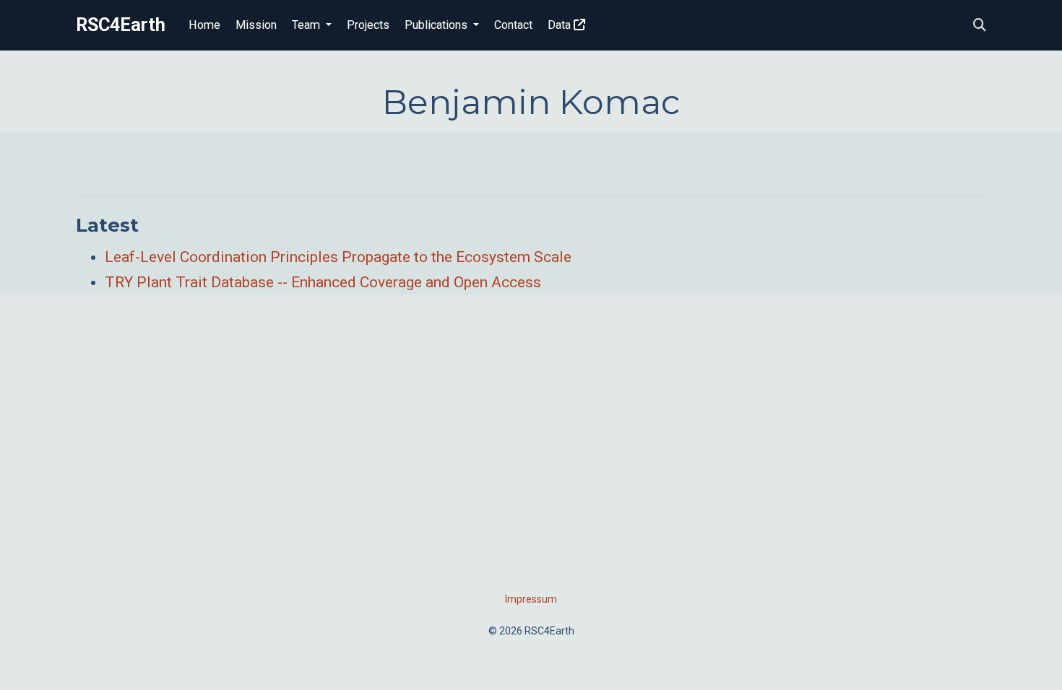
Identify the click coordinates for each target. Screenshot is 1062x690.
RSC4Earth (120, 24)
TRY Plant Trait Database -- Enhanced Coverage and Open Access (323, 282)
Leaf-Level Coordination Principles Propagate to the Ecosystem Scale (338, 257)
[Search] (979, 25)
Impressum (531, 599)
